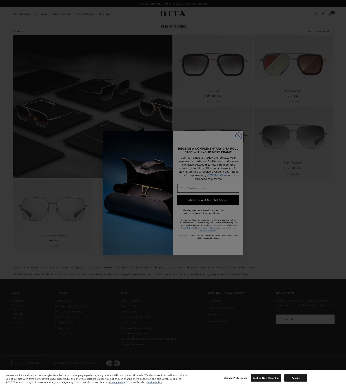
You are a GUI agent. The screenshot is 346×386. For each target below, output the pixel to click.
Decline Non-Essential (266, 377)
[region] (173, 378)
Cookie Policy (154, 382)
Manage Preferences (235, 377)
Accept (296, 377)
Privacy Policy (117, 382)
